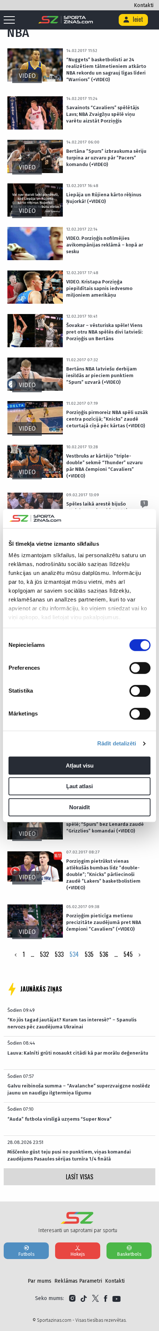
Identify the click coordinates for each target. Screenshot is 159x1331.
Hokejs (77, 1254)
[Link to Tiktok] (84, 1298)
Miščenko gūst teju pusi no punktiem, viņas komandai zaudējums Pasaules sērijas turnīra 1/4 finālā (69, 1155)
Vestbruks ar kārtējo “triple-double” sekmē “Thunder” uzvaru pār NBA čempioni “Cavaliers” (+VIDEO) (104, 466)
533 (59, 954)
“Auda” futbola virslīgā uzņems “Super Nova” (59, 1119)
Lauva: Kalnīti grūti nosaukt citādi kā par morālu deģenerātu (77, 1053)
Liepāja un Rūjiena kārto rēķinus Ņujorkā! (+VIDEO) (103, 198)
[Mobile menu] (11, 20)
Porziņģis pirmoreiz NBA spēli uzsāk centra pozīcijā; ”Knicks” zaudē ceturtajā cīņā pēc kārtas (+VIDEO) (107, 419)
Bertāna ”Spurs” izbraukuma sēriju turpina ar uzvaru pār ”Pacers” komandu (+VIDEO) (106, 157)
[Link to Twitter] (95, 1298)
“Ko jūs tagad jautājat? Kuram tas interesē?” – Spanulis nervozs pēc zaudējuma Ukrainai (71, 1023)
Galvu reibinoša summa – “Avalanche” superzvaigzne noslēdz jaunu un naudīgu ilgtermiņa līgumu (78, 1089)
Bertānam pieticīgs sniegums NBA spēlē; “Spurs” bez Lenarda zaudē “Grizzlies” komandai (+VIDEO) (105, 824)
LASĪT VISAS (79, 1176)
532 (44, 954)
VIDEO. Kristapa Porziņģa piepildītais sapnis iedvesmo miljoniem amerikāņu (99, 288)
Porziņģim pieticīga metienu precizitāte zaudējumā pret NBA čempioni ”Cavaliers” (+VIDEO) (103, 922)
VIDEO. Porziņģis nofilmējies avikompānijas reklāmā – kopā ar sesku (104, 244)
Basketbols (129, 1254)
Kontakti (143, 5)
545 (128, 954)
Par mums (39, 1281)
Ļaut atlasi (79, 786)
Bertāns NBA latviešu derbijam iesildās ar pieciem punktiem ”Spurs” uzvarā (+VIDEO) (101, 375)
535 (89, 954)
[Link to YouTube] (116, 1298)
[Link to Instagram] (72, 1298)
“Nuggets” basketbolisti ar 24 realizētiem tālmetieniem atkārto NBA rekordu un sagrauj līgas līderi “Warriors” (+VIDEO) (106, 69)
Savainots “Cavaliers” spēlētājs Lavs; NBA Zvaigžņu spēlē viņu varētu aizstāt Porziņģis (102, 114)
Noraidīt (79, 807)
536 (103, 954)
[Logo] (65, 19)
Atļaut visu (80, 765)
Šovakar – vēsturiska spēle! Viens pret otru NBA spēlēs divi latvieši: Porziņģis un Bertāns (104, 332)
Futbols (26, 1254)
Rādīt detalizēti (116, 744)
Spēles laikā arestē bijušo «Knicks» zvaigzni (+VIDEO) (97, 507)
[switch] (139, 668)
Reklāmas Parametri (78, 1281)
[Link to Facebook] (105, 1298)
